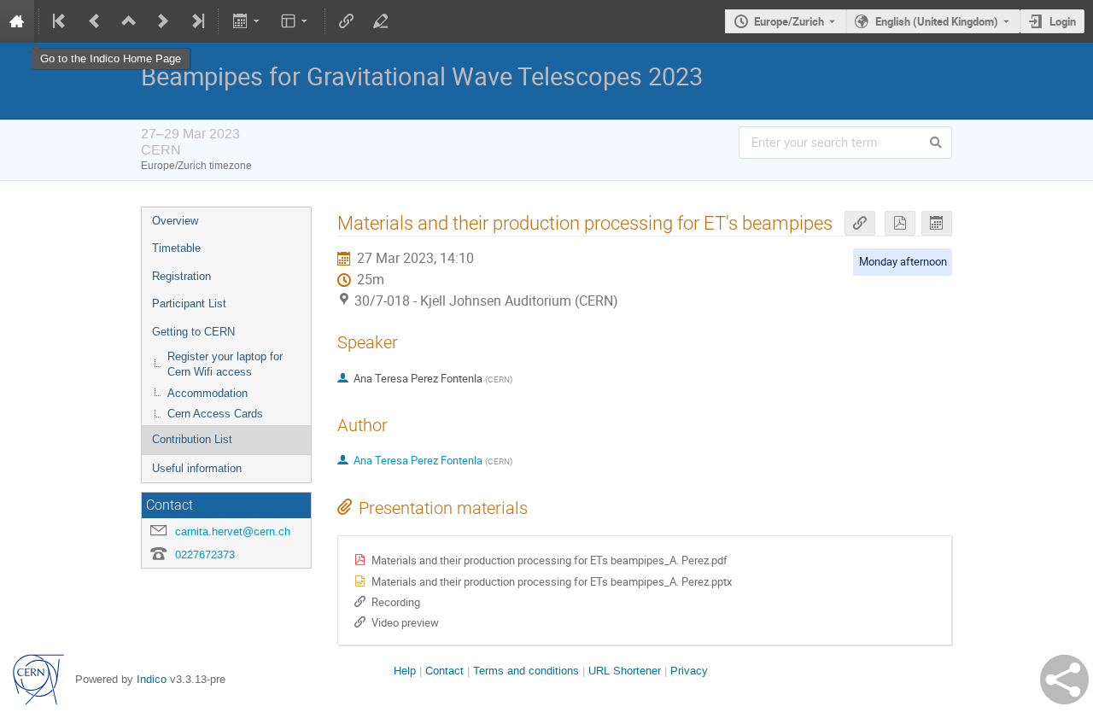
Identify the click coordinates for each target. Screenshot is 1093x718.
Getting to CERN (193, 331)
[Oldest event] (61, 21)
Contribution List (192, 439)
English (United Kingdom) (936, 21)
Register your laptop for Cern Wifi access (225, 364)
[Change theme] (296, 21)
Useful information (197, 468)
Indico (152, 679)
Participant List (189, 303)
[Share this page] (1064, 679)
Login (1062, 21)
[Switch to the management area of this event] (381, 21)
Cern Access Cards (215, 413)
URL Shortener (624, 670)
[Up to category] (129, 21)
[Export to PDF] (900, 223)
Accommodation (207, 393)
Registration (181, 276)
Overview (175, 220)
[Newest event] (196, 21)
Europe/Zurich (789, 21)
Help (405, 670)
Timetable (176, 248)
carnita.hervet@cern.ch (232, 531)
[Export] (247, 21)
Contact (444, 670)
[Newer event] (163, 21)
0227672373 (205, 554)
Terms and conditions (526, 670)
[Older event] (95, 21)
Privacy (689, 670)
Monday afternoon (903, 261)
